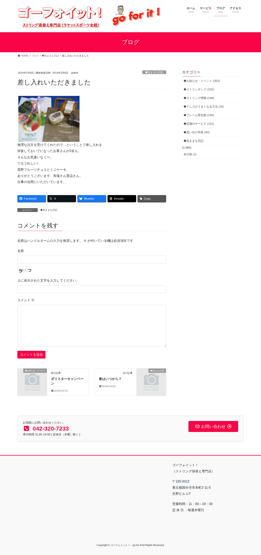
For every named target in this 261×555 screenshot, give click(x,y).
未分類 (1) (190, 154)
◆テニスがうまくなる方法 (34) (204, 106)
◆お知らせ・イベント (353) (202, 80)
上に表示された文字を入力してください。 (48, 280)
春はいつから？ (110, 379)
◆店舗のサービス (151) (199, 123)
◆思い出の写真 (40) (197, 132)
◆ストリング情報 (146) (199, 98)
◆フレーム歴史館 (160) (199, 115)
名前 (20, 251)
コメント (25, 300)
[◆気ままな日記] (151, 377)
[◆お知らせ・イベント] (32, 377)
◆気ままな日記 (154, 72)
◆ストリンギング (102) (199, 89)
